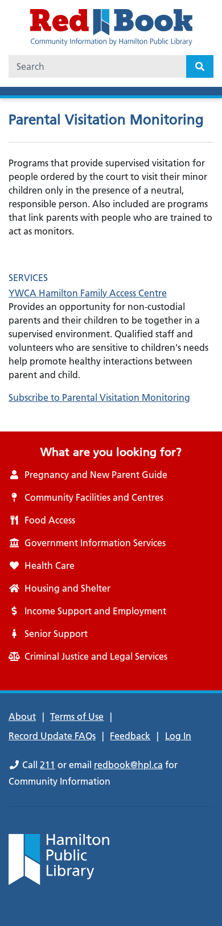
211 (47, 764)
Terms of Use (77, 716)
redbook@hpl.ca (128, 764)
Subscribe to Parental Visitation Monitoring (99, 397)
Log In (178, 735)
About (22, 716)
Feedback (130, 735)
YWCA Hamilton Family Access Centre (88, 293)
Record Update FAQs (52, 735)
